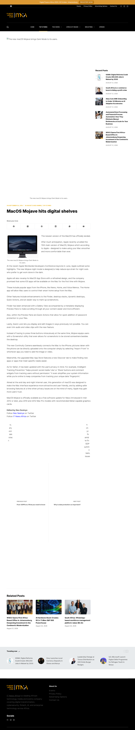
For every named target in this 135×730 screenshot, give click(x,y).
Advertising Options (101, 6)
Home (32, 27)
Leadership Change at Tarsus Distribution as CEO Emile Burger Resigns (86, 661)
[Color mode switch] (11, 6)
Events (79, 6)
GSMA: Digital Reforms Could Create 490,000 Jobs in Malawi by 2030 (117, 77)
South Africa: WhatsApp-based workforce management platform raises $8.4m (77, 620)
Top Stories (43, 27)
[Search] (8, 27)
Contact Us (113, 6)
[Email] (84, 226)
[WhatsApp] (70, 226)
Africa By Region (72, 27)
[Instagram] (127, 6)
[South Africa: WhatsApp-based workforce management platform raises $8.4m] (78, 607)
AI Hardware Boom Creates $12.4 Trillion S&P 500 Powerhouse (47, 620)
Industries (89, 27)
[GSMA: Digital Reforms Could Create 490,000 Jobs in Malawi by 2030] (99, 77)
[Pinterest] (42, 226)
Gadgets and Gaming (34, 205)
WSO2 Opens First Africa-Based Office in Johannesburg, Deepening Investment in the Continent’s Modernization (117, 137)
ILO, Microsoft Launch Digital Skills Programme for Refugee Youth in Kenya (118, 661)
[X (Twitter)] (124, 6)
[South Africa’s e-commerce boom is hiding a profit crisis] (99, 90)
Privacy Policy (88, 6)
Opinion (102, 27)
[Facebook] (121, 6)
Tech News (56, 27)
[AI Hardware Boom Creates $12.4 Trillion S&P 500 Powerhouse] (49, 607)
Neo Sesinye (18, 413)
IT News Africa (19, 416)
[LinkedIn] (56, 226)
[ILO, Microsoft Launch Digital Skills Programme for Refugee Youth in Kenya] (103, 661)
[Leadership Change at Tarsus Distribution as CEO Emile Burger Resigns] (72, 661)
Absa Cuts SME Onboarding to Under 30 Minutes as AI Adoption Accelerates (116, 101)
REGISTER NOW (86, 2)
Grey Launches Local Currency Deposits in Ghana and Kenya (54, 660)
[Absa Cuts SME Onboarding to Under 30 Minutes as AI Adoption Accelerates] (99, 101)
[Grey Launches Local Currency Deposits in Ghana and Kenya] (41, 661)
